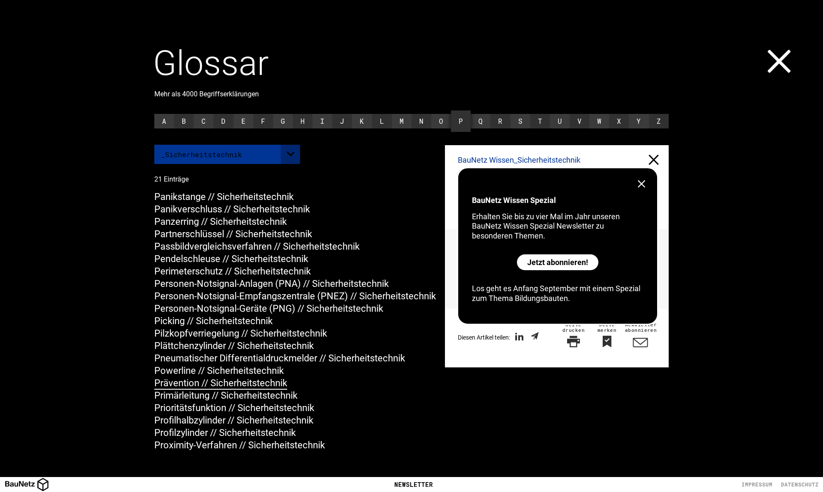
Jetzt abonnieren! (557, 262)
